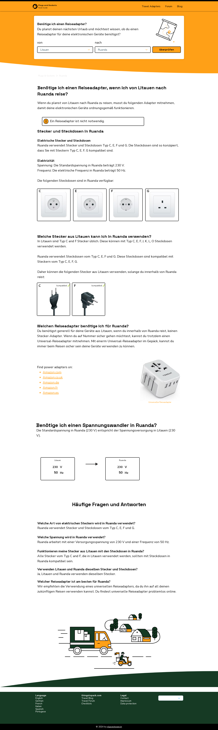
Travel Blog (87, 698)
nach (98, 42)
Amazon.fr (50, 387)
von (39, 42)
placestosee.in (114, 726)
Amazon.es (51, 393)
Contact (124, 698)
